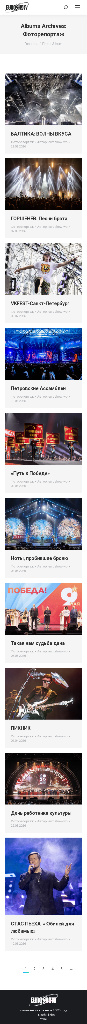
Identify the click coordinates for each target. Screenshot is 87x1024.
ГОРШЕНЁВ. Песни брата (39, 218)
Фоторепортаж (22, 142)
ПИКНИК (21, 728)
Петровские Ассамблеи (38, 388)
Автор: (52, 142)
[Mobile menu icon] (77, 7)
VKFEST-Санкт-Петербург (40, 303)
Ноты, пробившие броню (39, 558)
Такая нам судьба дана (38, 643)
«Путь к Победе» (30, 473)
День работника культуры (41, 813)
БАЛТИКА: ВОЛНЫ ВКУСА (41, 134)
